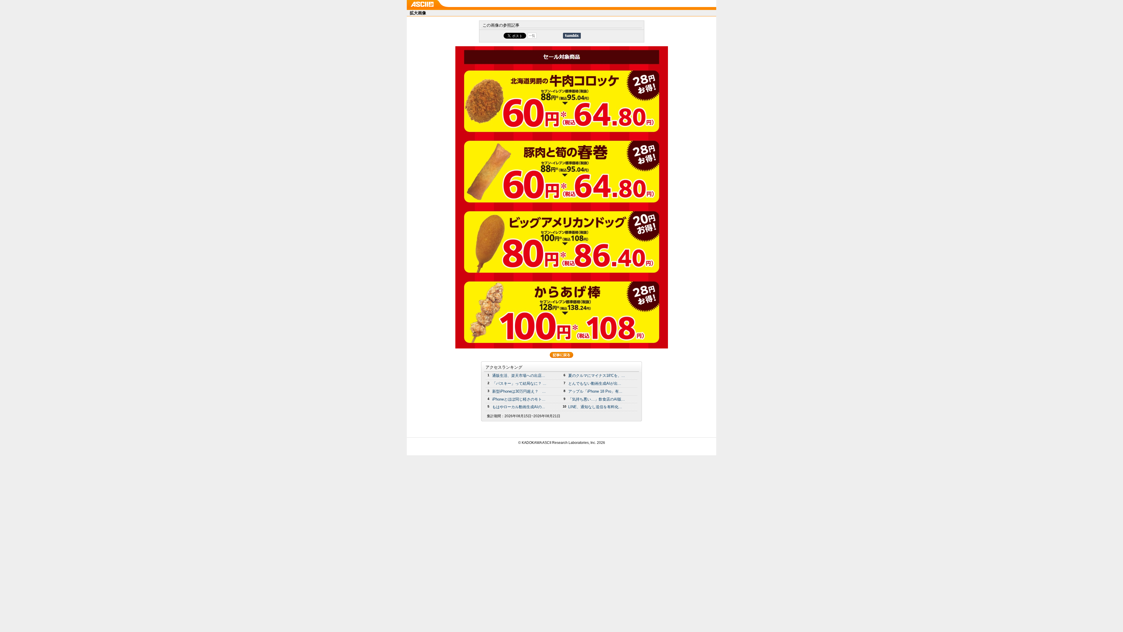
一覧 (532, 35)
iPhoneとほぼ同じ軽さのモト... (518, 399)
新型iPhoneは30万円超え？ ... (519, 391)
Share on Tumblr (572, 36)
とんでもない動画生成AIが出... (594, 383)
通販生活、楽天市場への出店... (518, 375)
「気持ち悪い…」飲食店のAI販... (596, 399)
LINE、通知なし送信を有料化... (595, 407)
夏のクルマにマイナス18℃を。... (596, 375)
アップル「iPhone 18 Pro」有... (595, 391)
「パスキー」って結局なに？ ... (519, 383)
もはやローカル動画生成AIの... (518, 407)
